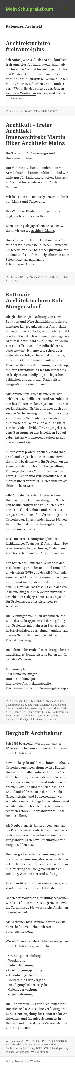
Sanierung (11, 280)
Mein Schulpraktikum (29, 9)
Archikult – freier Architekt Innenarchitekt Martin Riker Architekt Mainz (36, 134)
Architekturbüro (48, 111)
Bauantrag (30, 1044)
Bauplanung (59, 704)
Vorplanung (22, 1051)
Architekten (12, 712)
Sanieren (41, 719)
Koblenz (10, 1051)
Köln (32, 719)
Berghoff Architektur (34, 733)
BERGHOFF (42, 1048)
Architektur (26, 712)
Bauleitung (46, 704)
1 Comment (41, 1051)
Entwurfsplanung (58, 1048)
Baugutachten (31, 704)
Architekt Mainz (42, 230)
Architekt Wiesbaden (21, 93)
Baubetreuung (14, 704)
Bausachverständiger (17, 708)
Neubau (64, 277)
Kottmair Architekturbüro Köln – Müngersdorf (37, 300)
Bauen (9, 715)
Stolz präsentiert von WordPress (24, 1061)
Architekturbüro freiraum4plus (28, 46)
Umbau (47, 708)
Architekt (33, 111)
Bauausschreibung (48, 1044)
